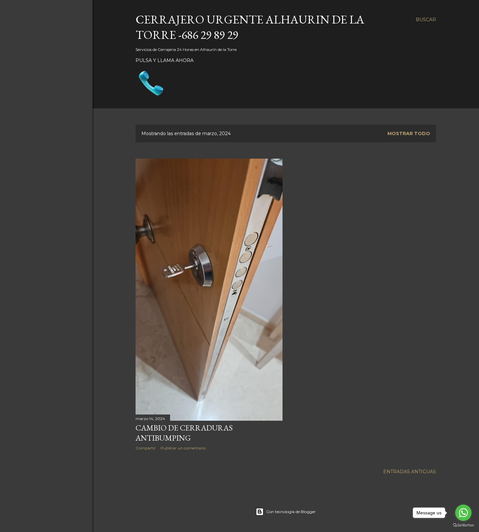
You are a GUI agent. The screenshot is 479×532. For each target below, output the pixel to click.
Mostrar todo (408, 133)
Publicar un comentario (183, 448)
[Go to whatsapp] (463, 513)
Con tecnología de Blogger (291, 511)
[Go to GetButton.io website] (463, 525)
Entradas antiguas (409, 472)
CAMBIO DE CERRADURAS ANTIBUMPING (184, 433)
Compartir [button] (146, 448)
